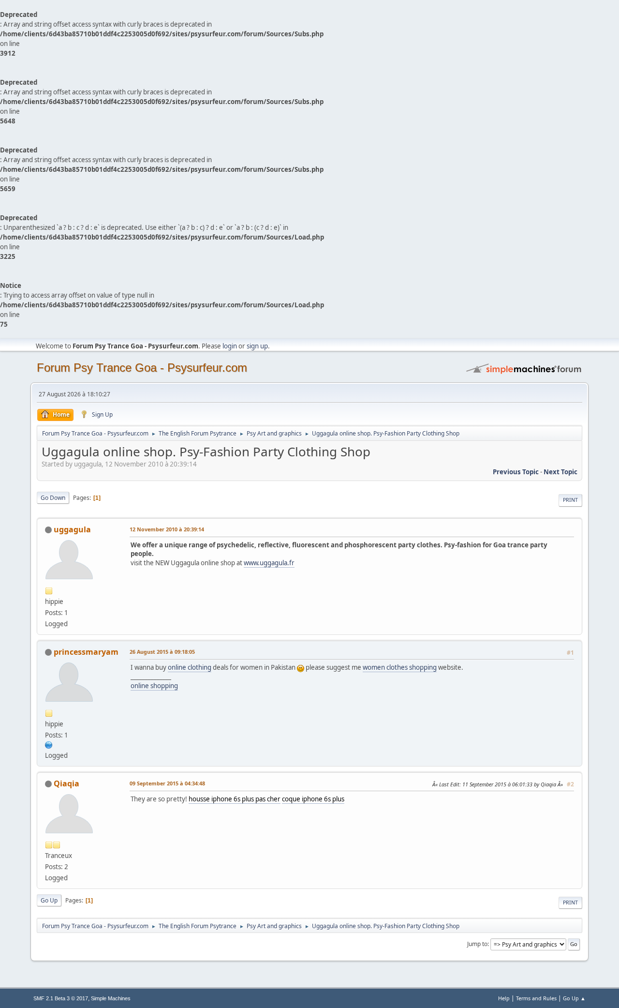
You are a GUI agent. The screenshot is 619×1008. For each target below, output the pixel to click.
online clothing (189, 667)
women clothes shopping (400, 667)
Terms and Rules (536, 998)
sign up (257, 346)
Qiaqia (66, 783)
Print (570, 499)
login (229, 346)
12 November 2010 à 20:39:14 (167, 529)
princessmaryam (86, 652)
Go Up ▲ (574, 998)
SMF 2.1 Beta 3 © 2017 (60, 998)
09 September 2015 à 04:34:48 (167, 783)
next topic (560, 471)
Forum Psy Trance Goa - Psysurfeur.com (142, 367)
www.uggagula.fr (269, 562)
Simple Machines (111, 998)
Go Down (53, 498)
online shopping (154, 685)
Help (504, 998)
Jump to (477, 944)
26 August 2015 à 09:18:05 (162, 651)
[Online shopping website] (49, 744)
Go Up (49, 900)
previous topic (516, 471)
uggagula (72, 529)
